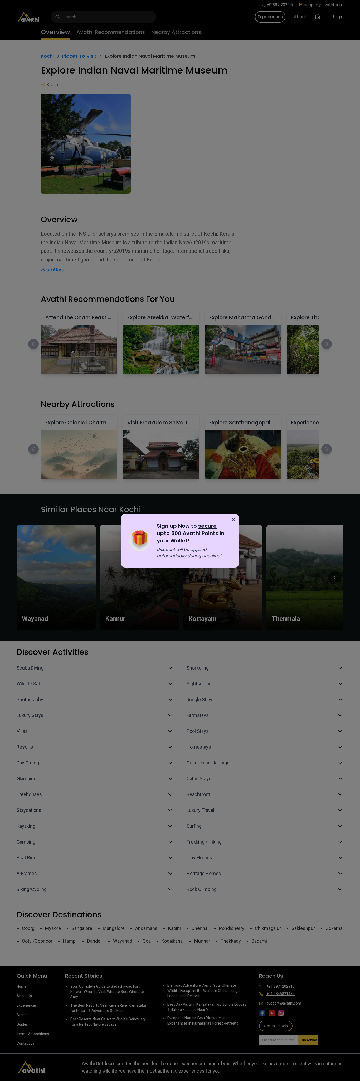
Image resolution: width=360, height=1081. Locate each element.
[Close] (233, 519)
